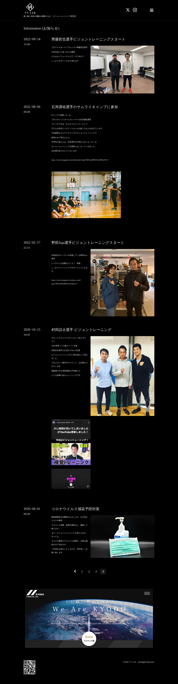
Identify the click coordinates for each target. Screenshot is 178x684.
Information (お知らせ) (41, 28)
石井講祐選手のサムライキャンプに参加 (84, 107)
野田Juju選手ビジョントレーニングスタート (87, 243)
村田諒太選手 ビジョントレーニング (81, 330)
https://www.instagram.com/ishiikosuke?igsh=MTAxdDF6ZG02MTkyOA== (80, 160)
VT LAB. (133, 662)
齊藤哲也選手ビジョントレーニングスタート (88, 39)
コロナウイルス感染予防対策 (75, 509)
